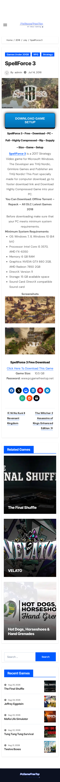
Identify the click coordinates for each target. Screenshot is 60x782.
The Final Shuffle (22, 507)
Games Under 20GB (18, 54)
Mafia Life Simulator (16, 719)
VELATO (15, 570)
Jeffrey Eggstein (14, 703)
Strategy (48, 54)
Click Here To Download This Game (30, 368)
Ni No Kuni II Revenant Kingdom (16, 418)
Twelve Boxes (12, 749)
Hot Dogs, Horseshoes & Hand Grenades (29, 631)
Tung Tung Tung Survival (19, 734)
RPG (36, 54)
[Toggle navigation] (5, 25)
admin (18, 72)
